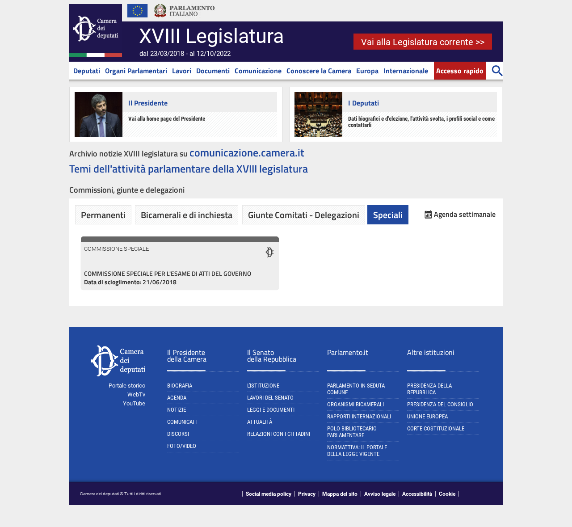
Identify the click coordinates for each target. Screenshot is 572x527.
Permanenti (103, 214)
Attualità (259, 421)
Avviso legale (379, 494)
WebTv (136, 394)
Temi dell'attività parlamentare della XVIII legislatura (188, 168)
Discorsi (178, 433)
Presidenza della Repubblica (429, 389)
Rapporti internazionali (359, 416)
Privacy (306, 494)
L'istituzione (263, 385)
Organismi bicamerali (355, 404)
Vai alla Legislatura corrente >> (422, 42)
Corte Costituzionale (435, 428)
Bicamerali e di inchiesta (186, 214)
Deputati (86, 70)
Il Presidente (148, 102)
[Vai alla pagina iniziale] (95, 55)
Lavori (181, 70)
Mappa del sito (340, 494)
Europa (367, 70)
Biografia (179, 385)
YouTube (134, 403)
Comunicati (182, 421)
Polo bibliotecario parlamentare (352, 431)
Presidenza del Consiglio (440, 404)
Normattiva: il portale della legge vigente (357, 450)
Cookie (447, 494)
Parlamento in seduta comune (356, 389)
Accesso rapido (460, 70)
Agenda (176, 397)
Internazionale (405, 70)
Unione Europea (427, 416)
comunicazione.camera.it (246, 152)
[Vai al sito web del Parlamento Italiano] (184, 20)
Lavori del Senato (270, 397)
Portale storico (127, 385)
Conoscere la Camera (318, 70)
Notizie (176, 409)
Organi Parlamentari (136, 70)
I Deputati (363, 102)
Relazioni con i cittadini (278, 433)
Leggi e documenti (270, 409)
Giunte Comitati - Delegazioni (303, 214)
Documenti (213, 70)
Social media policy (268, 494)
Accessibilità (417, 494)
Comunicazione (258, 70)
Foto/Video (181, 446)
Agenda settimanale (465, 214)
